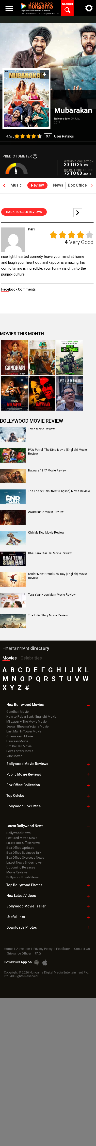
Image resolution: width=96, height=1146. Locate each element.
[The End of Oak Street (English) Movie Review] (13, 496)
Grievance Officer (19, 953)
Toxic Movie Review (41, 429)
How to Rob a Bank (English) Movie (31, 716)
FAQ (38, 953)
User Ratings (40, 136)
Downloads (21, 927)
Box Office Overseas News (25, 857)
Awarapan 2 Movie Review (46, 512)
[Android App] (36, 962)
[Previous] (78, 212)
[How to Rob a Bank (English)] (69, 357)
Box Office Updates (20, 848)
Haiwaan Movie (17, 741)
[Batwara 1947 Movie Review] (13, 476)
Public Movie (23, 774)
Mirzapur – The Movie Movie (26, 721)
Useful (15, 917)
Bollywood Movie (27, 764)
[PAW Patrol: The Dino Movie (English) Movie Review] (13, 455)
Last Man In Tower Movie (23, 731)
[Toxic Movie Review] (13, 434)
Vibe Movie (14, 756)
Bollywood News (18, 833)
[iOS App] (44, 962)
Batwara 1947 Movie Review (47, 470)
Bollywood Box (23, 806)
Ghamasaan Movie (19, 736)
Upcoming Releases (20, 867)
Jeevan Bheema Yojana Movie (27, 726)
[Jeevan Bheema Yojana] (42, 357)
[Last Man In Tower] (69, 393)
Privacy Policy (42, 949)
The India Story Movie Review (48, 615)
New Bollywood (25, 705)
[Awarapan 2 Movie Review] (13, 517)
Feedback (63, 949)
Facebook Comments (18, 289)
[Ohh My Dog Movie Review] (13, 538)
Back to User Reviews (24, 212)
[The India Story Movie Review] (13, 621)
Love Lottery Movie (19, 751)
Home (8, 949)
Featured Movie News (21, 838)
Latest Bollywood (25, 826)
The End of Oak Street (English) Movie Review (59, 491)
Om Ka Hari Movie (19, 746)
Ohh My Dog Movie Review (46, 532)
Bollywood (26, 906)
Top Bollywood (24, 885)
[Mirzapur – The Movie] (14, 393)
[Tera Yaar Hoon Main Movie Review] (13, 600)
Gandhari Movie (17, 711)
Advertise (23, 949)
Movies (9, 657)
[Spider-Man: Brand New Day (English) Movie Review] (13, 579)
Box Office (23, 785)
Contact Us (82, 949)
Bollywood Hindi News (22, 877)
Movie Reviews (17, 872)
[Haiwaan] (42, 393)
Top (15, 796)
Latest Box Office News (23, 843)
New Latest (21, 896)
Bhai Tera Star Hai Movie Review (50, 553)
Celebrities (31, 657)
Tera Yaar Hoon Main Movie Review (52, 594)
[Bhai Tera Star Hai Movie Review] (13, 559)
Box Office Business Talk (23, 852)
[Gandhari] (14, 357)
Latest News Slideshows (24, 862)
